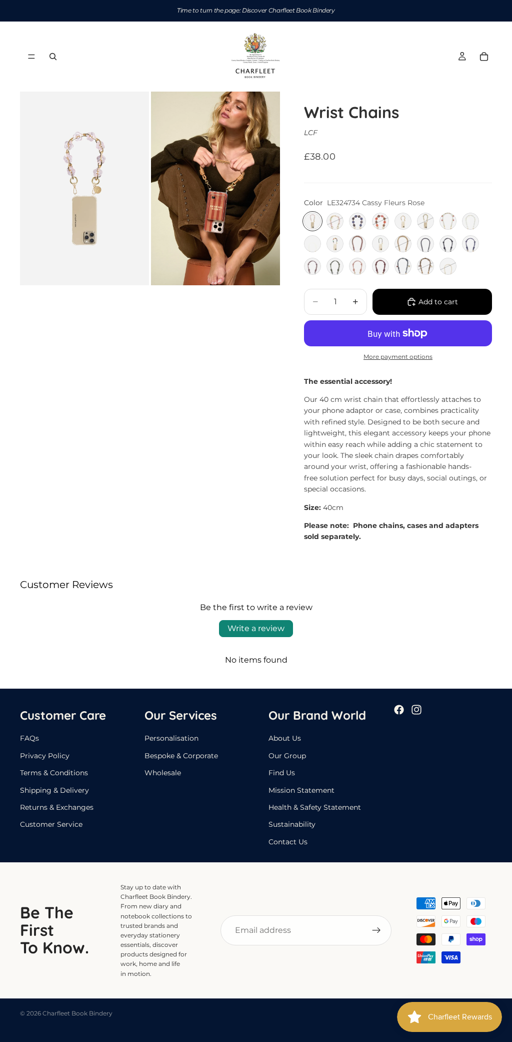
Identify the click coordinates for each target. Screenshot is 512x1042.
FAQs (29, 738)
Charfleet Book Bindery (77, 1013)
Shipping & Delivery (54, 789)
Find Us (281, 772)
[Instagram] (416, 710)
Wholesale (162, 772)
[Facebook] (399, 710)
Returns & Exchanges (57, 807)
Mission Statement (301, 789)
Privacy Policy (45, 755)
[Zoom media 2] (215, 188)
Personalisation (171, 738)
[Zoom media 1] (84, 188)
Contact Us (288, 841)
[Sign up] (376, 930)
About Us (284, 738)
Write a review (256, 628)
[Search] (53, 57)
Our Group (287, 755)
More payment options (398, 356)
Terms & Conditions (54, 772)
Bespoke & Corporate (181, 755)
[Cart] (484, 57)
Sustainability (292, 824)
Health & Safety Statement (314, 807)
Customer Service (51, 824)
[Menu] (31, 56)
